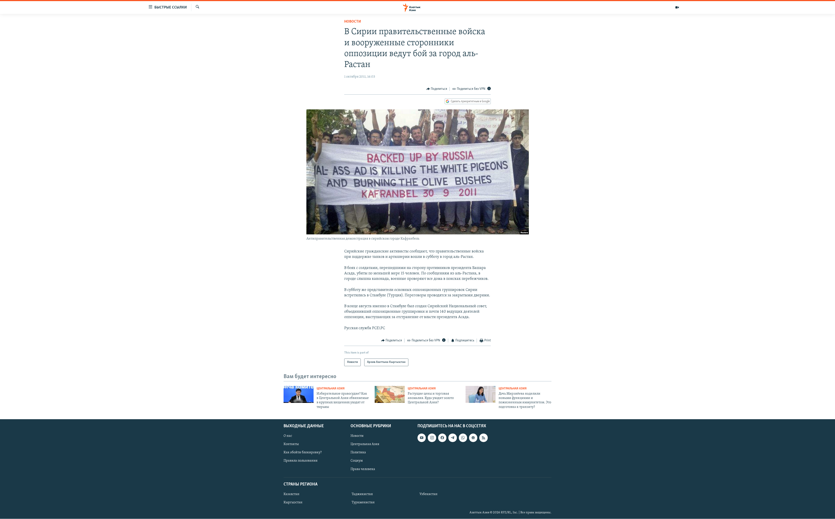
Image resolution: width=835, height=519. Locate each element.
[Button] (436, 89)
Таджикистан (362, 494)
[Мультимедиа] (677, 7)
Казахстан (291, 494)
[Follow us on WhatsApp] (463, 438)
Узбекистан (428, 494)
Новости (352, 22)
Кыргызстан (293, 502)
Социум (357, 461)
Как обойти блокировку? (303, 452)
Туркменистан (363, 502)
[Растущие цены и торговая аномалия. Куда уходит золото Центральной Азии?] (390, 394)
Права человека (363, 469)
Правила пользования (300, 461)
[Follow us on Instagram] (432, 438)
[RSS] (483, 438)
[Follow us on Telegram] (452, 438)
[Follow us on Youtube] (422, 438)
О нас (288, 436)
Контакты (291, 444)
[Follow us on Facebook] (442, 438)
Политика (358, 452)
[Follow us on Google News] (473, 438)
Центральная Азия (331, 388)
